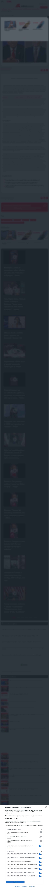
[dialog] (24, 847)
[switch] (40, 832)
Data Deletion (17, 886)
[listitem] (24, 829)
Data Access (24, 886)
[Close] (46, 807)
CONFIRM (15, 882)
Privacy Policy (32, 886)
